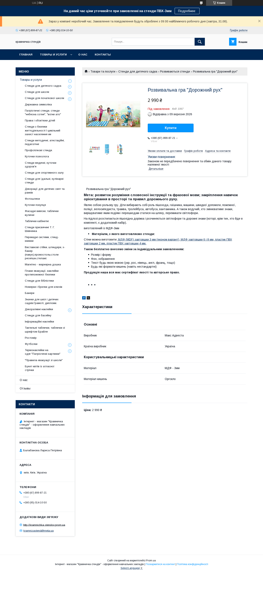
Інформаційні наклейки (39, 321)
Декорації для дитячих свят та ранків (45, 190)
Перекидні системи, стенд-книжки (42, 239)
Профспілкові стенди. (39, 150)
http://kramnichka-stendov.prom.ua (44, 524)
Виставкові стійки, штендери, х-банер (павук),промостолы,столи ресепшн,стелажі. (45, 253)
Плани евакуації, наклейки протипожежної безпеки (42, 272)
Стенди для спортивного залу (44, 172)
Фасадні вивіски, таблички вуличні (42, 213)
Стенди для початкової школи (44, 98)
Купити (170, 128)
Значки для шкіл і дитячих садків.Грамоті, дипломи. (42, 301)
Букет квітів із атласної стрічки (39, 368)
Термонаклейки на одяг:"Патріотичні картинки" (42, 352)
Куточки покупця (35, 204)
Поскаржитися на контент (160, 564)
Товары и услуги (53, 54)
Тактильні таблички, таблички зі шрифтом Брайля (45, 329)
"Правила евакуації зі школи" (44, 360)
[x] (88, 298)
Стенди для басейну (38, 315)
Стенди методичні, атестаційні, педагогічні (45, 142)
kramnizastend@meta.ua (38, 530)
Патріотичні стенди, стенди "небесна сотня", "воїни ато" (43, 112)
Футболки (31, 343)
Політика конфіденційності (192, 564)
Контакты (103, 54)
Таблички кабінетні (37, 221)
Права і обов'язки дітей (40, 120)
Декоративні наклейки (39, 309)
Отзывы (25, 388)
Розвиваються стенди (175, 71)
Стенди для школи (37, 91)
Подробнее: (187, 11)
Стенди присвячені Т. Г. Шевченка (40, 229)
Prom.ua (151, 560)
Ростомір (31, 337)
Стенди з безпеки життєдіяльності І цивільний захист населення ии (42, 130)
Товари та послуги (102, 71)
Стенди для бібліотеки (39, 280)
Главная (25, 54)
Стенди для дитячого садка (137, 71)
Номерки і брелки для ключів (43, 286)
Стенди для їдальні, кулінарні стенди (44, 180)
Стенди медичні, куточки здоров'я (40, 164)
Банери (29, 293)
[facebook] (84, 298)
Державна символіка (38, 104)
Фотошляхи (32, 198)
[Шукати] (200, 42)
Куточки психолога (37, 156)
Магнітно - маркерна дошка (43, 264)
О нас (82, 54)
